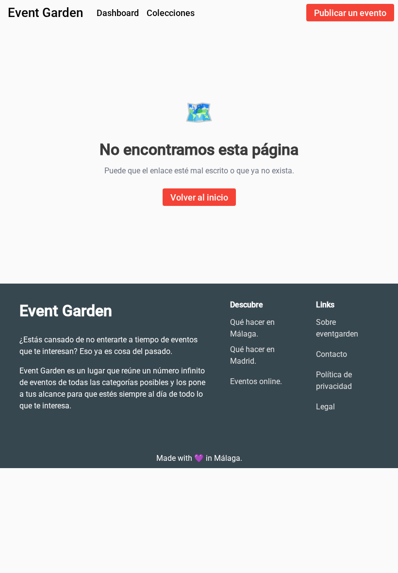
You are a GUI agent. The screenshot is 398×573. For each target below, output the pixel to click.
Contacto (331, 354)
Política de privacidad (334, 380)
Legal (325, 406)
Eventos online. (256, 381)
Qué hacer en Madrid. (252, 355)
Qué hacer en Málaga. (252, 328)
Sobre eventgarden (337, 328)
